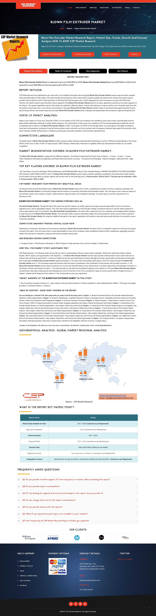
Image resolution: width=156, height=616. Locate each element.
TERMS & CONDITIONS (27, 576)
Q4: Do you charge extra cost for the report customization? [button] (48, 500)
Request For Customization (52, 54)
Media (127, 8)
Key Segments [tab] (93, 71)
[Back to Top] (150, 608)
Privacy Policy (25, 566)
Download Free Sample (83, 54)
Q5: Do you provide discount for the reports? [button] (42, 507)
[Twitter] (71, 604)
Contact (136, 8)
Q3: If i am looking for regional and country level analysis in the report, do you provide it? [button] (62, 493)
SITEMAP (22, 585)
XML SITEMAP (24, 581)
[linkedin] (85, 604)
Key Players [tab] (122, 71)
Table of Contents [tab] (63, 71)
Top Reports (117, 8)
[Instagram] (80, 604)
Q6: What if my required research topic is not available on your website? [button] (55, 514)
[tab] (78, 480)
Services (93, 8)
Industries (104, 8)
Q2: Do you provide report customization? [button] (41, 486)
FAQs (21, 571)
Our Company (80, 8)
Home (70, 8)
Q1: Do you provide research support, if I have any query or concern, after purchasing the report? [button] (66, 479)
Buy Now (134, 54)
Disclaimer (23, 561)
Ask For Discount (111, 54)
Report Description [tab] (33, 71)
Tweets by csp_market (124, 559)
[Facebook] (76, 604)
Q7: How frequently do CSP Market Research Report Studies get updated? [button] (55, 521)
